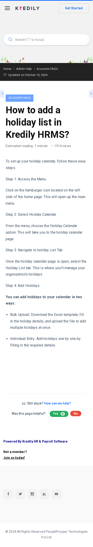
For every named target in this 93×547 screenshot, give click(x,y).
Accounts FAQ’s (19, 97)
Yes (58, 413)
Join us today (13, 458)
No (76, 413)
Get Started (74, 8)
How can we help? (57, 403)
